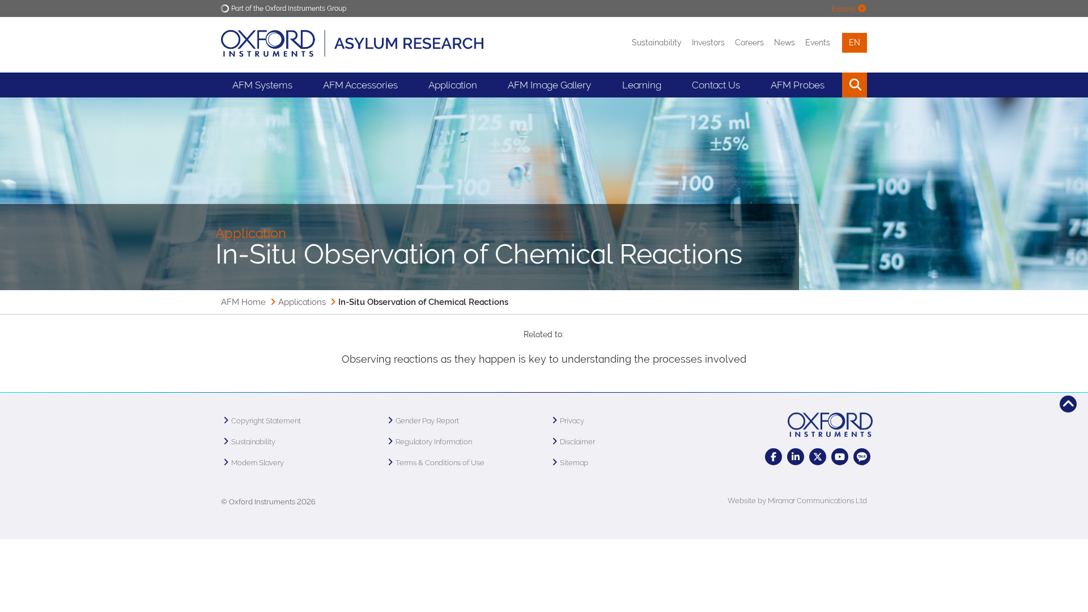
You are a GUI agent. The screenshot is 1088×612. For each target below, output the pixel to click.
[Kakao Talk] (861, 456)
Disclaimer (577, 441)
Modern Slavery (257, 462)
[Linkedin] (795, 456)
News (784, 42)
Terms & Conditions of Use (440, 462)
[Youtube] (839, 456)
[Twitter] (817, 456)
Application (452, 85)
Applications (302, 302)
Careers (749, 42)
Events (817, 42)
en (854, 42)
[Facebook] (773, 456)
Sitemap (574, 462)
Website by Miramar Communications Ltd (797, 500)
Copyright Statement (266, 420)
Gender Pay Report (427, 420)
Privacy (572, 420)
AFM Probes (797, 85)
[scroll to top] (1068, 404)
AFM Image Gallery (549, 85)
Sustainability (657, 42)
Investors (708, 42)
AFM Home (243, 302)
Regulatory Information (434, 441)
